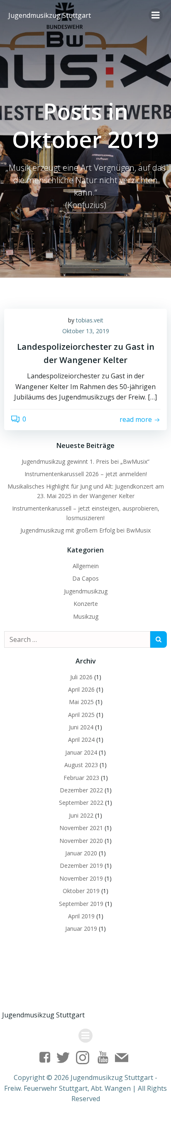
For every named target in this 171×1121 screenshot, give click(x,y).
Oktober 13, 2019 (85, 331)
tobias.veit (89, 320)
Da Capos (85, 578)
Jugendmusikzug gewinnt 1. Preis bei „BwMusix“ (85, 461)
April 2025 (81, 715)
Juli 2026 (81, 677)
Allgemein (86, 566)
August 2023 (81, 765)
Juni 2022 (81, 815)
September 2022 (81, 802)
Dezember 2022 (81, 790)
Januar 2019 (81, 928)
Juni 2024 (81, 727)
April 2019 (81, 916)
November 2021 (81, 828)
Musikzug (85, 616)
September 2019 (81, 904)
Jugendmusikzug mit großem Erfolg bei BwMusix (85, 530)
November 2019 (81, 878)
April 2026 (81, 689)
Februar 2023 (81, 778)
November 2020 (81, 841)
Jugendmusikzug (85, 591)
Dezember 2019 (81, 865)
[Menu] (156, 15)
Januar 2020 (81, 853)
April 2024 (81, 739)
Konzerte (85, 604)
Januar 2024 (81, 752)
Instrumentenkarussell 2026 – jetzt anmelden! (85, 474)
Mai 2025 (81, 702)
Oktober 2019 (81, 891)
